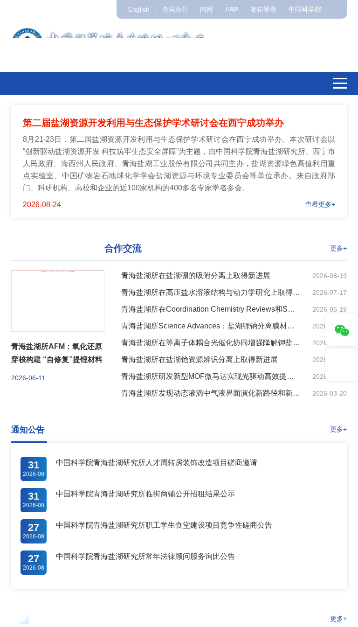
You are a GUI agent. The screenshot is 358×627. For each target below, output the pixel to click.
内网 (206, 9)
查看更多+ (320, 204)
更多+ (338, 248)
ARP (231, 9)
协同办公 (175, 9)
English (139, 9)
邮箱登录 (263, 9)
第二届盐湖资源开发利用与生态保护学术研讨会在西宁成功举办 (153, 123)
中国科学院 (305, 9)
